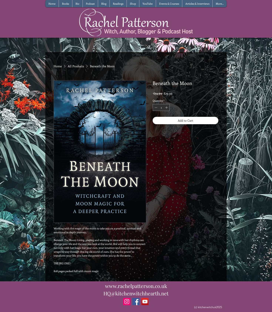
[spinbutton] (161, 107)
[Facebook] (136, 301)
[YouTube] (145, 301)
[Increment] (166, 107)
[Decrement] (155, 107)
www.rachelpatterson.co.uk (136, 286)
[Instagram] (126, 301)
